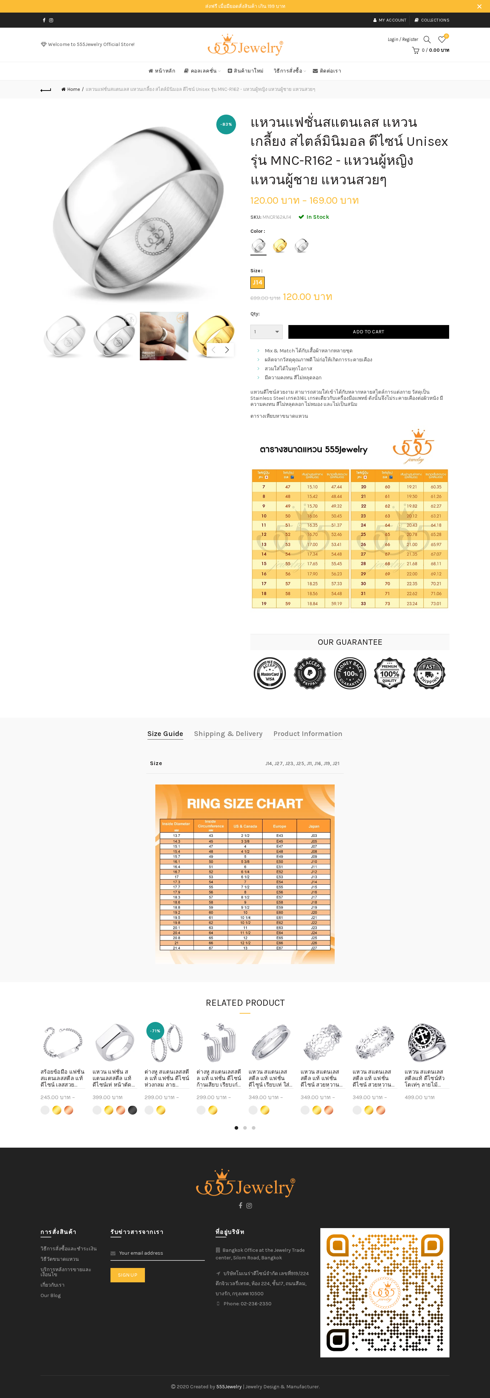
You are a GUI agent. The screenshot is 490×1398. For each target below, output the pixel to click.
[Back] (46, 89)
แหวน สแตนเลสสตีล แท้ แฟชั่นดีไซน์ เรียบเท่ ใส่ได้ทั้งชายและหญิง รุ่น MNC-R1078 (271, 1079)
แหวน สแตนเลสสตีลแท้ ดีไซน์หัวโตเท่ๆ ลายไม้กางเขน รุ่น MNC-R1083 (426, 1079)
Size (255, 271)
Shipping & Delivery (228, 734)
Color (256, 231)
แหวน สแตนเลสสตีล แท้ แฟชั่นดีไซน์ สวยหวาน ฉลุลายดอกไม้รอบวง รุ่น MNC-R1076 (323, 1079)
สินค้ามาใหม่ (249, 71)
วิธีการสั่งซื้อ (288, 71)
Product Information (308, 734)
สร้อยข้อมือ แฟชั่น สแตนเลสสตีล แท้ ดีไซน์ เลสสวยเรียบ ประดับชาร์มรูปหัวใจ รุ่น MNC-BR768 (62, 1079)
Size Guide (165, 734)
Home (73, 89)
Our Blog (51, 1295)
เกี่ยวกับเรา (53, 1285)
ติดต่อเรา (330, 71)
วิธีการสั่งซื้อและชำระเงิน (69, 1249)
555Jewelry (229, 1387)
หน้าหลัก (165, 71)
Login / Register (403, 39)
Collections (435, 20)
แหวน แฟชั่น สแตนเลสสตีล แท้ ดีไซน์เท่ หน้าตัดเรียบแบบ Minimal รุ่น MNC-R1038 (112, 1079)
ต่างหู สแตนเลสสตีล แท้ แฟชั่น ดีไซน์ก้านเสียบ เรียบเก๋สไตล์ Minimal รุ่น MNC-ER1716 (219, 1079)
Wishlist (446, 36)
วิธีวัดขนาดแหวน (60, 1259)
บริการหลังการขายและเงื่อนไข (66, 1272)
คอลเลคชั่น (204, 71)
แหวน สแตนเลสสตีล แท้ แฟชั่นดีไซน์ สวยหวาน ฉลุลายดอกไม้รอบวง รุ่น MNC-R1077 (375, 1079)
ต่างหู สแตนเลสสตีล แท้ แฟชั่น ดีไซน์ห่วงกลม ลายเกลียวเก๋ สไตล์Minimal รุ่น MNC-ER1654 (167, 1079)
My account (392, 20)
